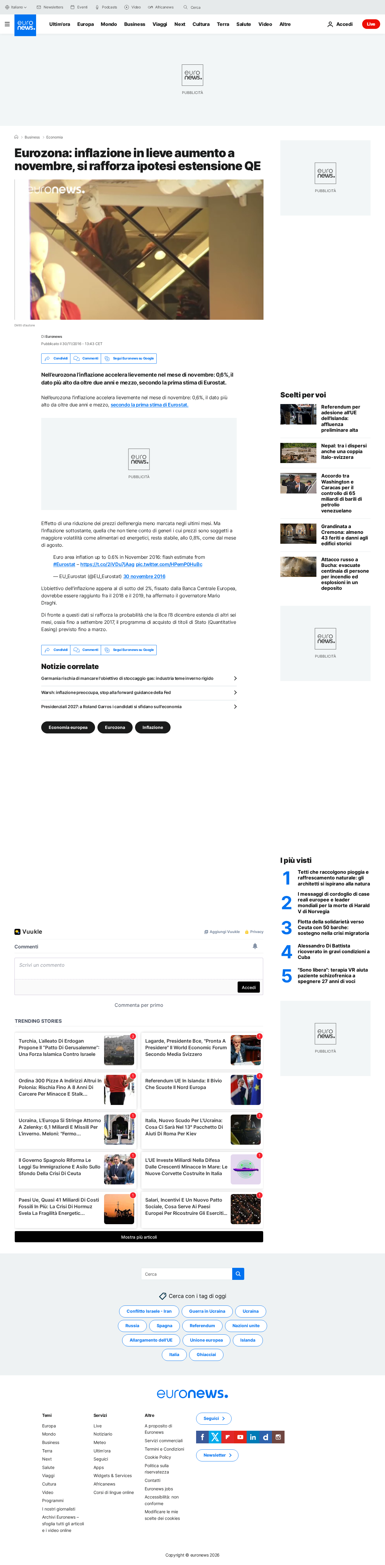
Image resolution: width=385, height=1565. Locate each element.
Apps (99, 1467)
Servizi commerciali (164, 1440)
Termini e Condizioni (164, 1448)
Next (179, 24)
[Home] (16, 137)
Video (265, 24)
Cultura (201, 24)
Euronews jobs (159, 1488)
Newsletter (215, 1455)
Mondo (109, 24)
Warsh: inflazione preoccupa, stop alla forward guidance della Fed (106, 692)
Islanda (247, 1340)
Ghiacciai (206, 1354)
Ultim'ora (59, 24)
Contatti (152, 1480)
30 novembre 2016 (144, 576)
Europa (85, 24)
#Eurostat (64, 564)
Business (134, 24)
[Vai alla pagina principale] (25, 25)
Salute (243, 24)
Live (371, 23)
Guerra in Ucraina (207, 1311)
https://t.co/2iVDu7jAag (107, 564)
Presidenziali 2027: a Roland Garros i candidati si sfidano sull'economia (111, 706)
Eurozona (115, 727)
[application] (138, 249)
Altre (149, 1415)
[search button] (185, 7)
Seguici (101, 1458)
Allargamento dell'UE (151, 1340)
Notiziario (103, 1433)
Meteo (100, 1442)
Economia (54, 137)
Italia (174, 1354)
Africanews (104, 1483)
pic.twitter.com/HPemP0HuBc (169, 564)
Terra (223, 24)
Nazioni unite (246, 1325)
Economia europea (68, 727)
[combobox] (216, 7)
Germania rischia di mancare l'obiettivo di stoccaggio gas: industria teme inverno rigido (127, 678)
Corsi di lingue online (114, 1492)
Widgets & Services (113, 1475)
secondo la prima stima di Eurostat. (150, 405)
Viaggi (159, 24)
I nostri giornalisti (58, 1508)
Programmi (52, 1500)
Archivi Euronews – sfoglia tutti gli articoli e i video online (63, 1523)
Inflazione (153, 727)
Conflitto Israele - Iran (149, 1311)
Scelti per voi (303, 394)
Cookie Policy (158, 1457)
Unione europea (206, 1340)
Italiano (17, 7)
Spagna (164, 1325)
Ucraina (251, 1311)
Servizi (100, 1415)
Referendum (202, 1325)
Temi (47, 1415)
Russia (132, 1325)
